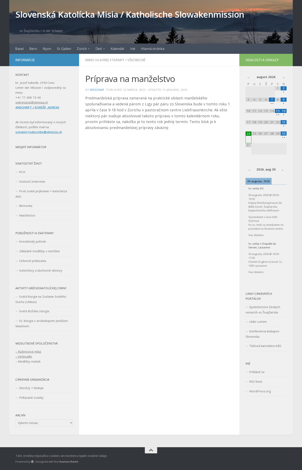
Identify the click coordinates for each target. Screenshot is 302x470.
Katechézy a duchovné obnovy (40, 270)
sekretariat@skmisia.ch (31, 102)
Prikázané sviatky (31, 397)
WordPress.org (260, 391)
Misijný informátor (30, 147)
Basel (19, 48)
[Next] (282, 169)
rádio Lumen (258, 321)
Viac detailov (256, 235)
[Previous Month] (248, 77)
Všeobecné (136, 60)
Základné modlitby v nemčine (39, 251)
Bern (33, 48)
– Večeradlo (23, 356)
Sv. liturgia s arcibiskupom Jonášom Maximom (41, 323)
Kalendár (117, 48)
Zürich (82, 48)
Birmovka (25, 206)
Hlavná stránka (152, 48)
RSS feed (255, 381)
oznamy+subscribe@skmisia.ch (38, 132)
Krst (22, 172)
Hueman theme (68, 461)
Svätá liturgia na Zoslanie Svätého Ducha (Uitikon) (40, 299)
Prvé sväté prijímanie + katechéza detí (41, 193)
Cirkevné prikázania (32, 261)
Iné (132, 48)
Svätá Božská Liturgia (34, 311)
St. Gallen (64, 48)
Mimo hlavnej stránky (104, 60)
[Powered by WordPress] (32, 461)
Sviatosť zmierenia (32, 181)
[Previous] (250, 169)
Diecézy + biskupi (31, 388)
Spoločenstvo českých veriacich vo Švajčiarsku (263, 309)
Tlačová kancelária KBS (265, 346)
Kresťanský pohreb (32, 241)
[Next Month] (284, 77)
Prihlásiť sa (256, 372)
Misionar (97, 90)
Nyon (47, 48)
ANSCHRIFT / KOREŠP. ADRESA (37, 107)
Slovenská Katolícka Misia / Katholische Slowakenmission (129, 14)
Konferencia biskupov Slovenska (262, 334)
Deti (99, 48)
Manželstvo (27, 215)
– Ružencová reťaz (28, 351)
